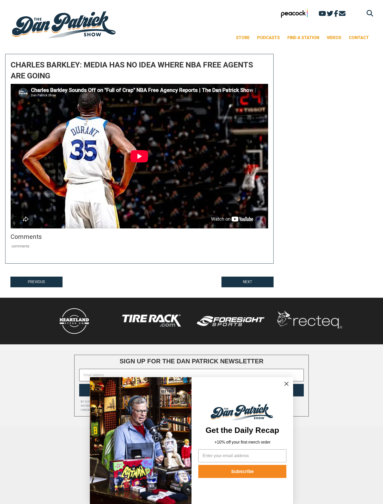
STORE (243, 37)
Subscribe (242, 471)
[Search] (369, 13)
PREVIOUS (36, 282)
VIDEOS (334, 37)
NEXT (247, 282)
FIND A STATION (303, 37)
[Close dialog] (286, 383)
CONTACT (359, 37)
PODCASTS (268, 37)
